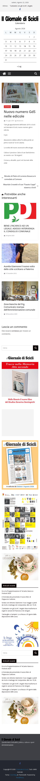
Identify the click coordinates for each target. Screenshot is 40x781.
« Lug (19, 66)
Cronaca (7, 106)
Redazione (20, 121)
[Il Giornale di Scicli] (4, 73)
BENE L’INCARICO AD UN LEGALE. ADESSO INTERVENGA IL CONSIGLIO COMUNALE (19, 228)
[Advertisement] (18, 422)
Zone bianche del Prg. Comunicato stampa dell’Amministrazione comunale (19, 307)
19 (15, 51)
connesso (15, 331)
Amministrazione (7, 745)
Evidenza (15, 106)
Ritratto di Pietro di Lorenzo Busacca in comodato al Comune (20, 177)
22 (29, 51)
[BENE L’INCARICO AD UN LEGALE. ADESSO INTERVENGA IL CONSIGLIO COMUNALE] (20, 204)
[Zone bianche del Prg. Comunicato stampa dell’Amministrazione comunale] (20, 283)
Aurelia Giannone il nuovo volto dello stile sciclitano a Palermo (19, 268)
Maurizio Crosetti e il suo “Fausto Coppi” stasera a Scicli (19, 186)
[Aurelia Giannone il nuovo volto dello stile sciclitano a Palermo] (20, 245)
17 (6, 51)
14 (25, 46)
